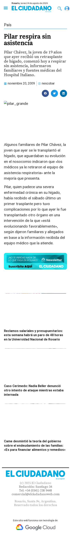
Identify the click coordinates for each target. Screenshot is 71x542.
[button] (5, 8)
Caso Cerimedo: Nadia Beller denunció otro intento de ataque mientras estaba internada (34, 390)
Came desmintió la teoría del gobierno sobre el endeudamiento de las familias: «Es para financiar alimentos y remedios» (34, 445)
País (7, 25)
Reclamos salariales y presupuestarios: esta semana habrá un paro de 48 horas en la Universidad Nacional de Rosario (33, 335)
